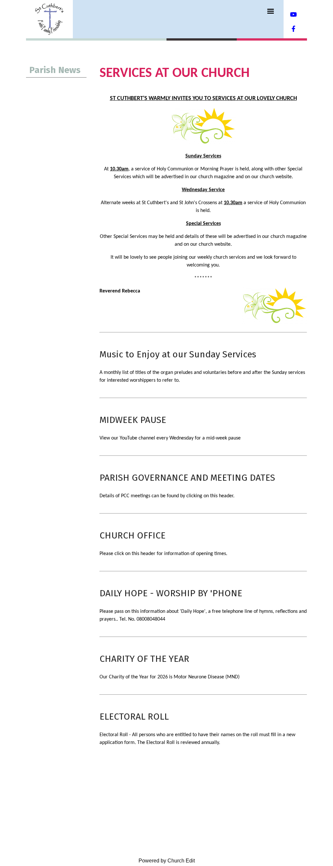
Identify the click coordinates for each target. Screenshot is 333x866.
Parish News (55, 70)
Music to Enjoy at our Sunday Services (178, 354)
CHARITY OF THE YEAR (144, 658)
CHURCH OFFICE (133, 535)
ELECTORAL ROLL (134, 716)
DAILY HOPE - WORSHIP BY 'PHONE (171, 593)
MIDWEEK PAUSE (133, 419)
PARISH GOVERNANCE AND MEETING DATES (187, 477)
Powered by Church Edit (167, 860)
